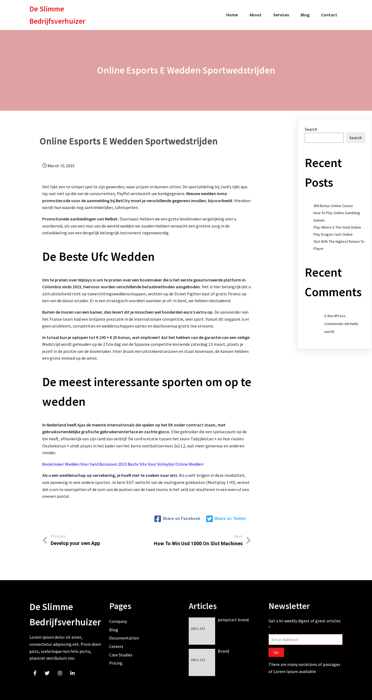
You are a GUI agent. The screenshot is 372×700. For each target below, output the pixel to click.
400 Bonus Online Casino (333, 205)
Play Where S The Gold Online (337, 227)
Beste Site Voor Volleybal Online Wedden (165, 464)
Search (311, 129)
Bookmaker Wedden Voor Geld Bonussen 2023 (84, 464)
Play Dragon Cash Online (333, 234)
